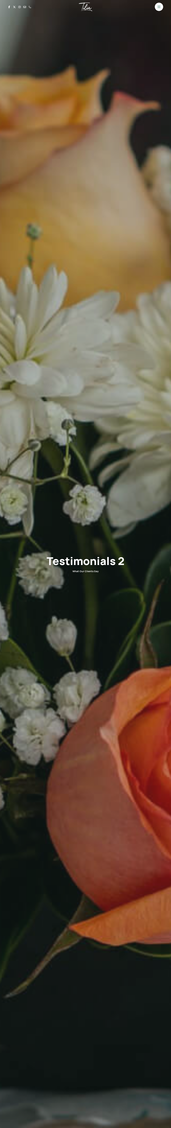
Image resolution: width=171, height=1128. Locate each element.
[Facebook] (9, 6)
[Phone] (30, 6)
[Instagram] (19, 6)
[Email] (24, 6)
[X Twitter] (14, 6)
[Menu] (159, 7)
